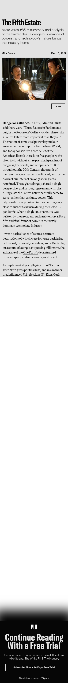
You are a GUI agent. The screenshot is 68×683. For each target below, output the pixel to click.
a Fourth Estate (12, 137)
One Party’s (30, 252)
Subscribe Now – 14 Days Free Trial (34, 667)
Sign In (45, 678)
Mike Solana (9, 53)
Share (58, 106)
